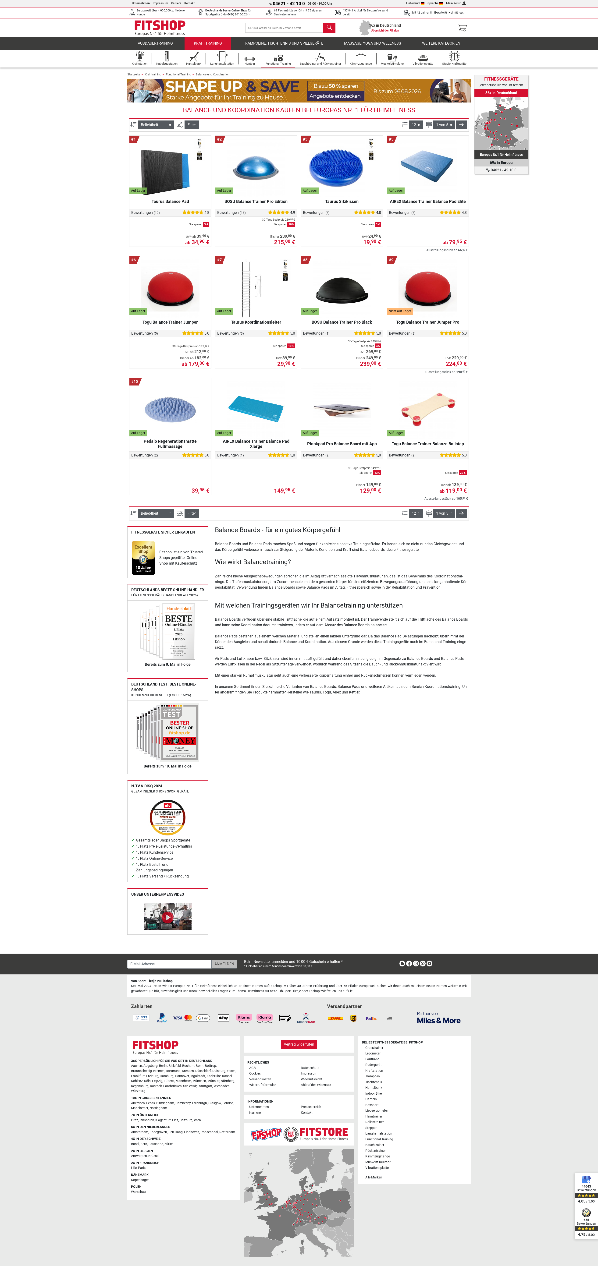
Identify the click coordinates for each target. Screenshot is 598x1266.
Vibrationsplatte (377, 1168)
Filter (192, 125)
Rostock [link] (156, 1086)
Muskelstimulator (378, 1162)
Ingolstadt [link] (197, 1076)
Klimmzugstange (377, 1156)
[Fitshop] (160, 27)
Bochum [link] (188, 1066)
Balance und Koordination (212, 74)
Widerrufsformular (262, 1085)
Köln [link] (147, 1081)
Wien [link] (197, 1120)
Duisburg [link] (218, 1071)
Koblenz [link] (137, 1081)
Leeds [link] (150, 1103)
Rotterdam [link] (227, 1132)
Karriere (176, 3)
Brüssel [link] (153, 1156)
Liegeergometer (376, 1111)
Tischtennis (373, 1082)
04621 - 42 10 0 (503, 170)
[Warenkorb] (463, 27)
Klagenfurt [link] (163, 1120)
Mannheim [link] (183, 1081)
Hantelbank (373, 1088)
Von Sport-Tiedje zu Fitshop (152, 981)
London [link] (228, 1103)
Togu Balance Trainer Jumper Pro (427, 322)
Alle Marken (373, 1177)
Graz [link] (134, 1120)
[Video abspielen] (168, 917)
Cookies (255, 1073)
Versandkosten (260, 1079)
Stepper (371, 1128)
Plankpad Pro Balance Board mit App (342, 443)
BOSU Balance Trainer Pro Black (342, 322)
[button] (461, 124)
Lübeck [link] (169, 1081)
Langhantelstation (378, 1133)
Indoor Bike (373, 1094)
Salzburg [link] (186, 1120)
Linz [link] (175, 1120)
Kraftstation (374, 1071)
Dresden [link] (188, 1071)
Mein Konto (453, 3)
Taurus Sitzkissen (342, 201)
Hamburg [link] (167, 1076)
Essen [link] (231, 1071)
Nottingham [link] (158, 1108)
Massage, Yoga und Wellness (372, 43)
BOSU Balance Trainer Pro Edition (256, 201)
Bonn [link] (199, 1066)
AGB (252, 1068)
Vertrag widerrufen (299, 1044)
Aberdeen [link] (138, 1103)
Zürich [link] (169, 1144)
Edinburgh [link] (199, 1103)
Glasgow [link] (214, 1103)
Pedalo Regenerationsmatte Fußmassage (170, 444)
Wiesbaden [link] (222, 1086)
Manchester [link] (139, 1108)
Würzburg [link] (138, 1091)
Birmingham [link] (165, 1103)
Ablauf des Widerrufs (316, 1085)
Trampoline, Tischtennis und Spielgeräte (283, 43)
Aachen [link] (136, 1066)
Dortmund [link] (173, 1071)
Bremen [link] (158, 1071)
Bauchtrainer (374, 1145)
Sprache (432, 3)
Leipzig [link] (157, 1081)
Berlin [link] (163, 1066)
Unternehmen (141, 3)
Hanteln (371, 1099)
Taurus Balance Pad (170, 201)
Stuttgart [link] (205, 1086)
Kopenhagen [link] (140, 1180)
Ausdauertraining (155, 43)
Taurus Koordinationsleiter (256, 322)
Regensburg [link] (140, 1086)
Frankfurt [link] (138, 1076)
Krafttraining (208, 43)
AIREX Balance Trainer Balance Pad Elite (428, 201)
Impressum (160, 3)
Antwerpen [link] (139, 1156)
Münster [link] (213, 1081)
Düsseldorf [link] (203, 1071)
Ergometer (373, 1053)
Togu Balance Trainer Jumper (170, 322)
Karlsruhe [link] (214, 1076)
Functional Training (178, 74)
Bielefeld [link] (175, 1066)
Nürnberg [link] (228, 1081)
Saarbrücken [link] (172, 1086)
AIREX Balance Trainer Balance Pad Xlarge (256, 444)
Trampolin (372, 1076)
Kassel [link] (227, 1076)
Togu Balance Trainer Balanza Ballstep (428, 443)
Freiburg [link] (152, 1076)
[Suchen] (329, 28)
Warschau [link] (138, 1192)
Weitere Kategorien (441, 43)
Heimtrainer (373, 1116)
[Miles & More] (439, 1017)
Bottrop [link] (210, 1066)
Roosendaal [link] (209, 1132)
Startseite (133, 74)
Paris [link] (142, 1168)
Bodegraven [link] (158, 1132)
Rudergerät (373, 1065)
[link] (143, 558)
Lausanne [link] (156, 1144)
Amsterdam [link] (139, 1132)
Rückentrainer (375, 1151)
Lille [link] (134, 1168)
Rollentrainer (374, 1122)
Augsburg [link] (150, 1066)
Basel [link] (135, 1144)
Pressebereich (311, 1107)
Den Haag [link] (175, 1132)
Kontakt (189, 3)
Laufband (372, 1059)
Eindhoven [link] (191, 1132)
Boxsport (372, 1105)
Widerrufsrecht (311, 1079)
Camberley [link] (183, 1103)
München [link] (199, 1081)
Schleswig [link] (190, 1086)
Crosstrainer (374, 1048)
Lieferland (413, 3)
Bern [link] (143, 1144)
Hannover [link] (182, 1076)
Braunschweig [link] (141, 1071)
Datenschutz (310, 1068)
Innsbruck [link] (146, 1120)
